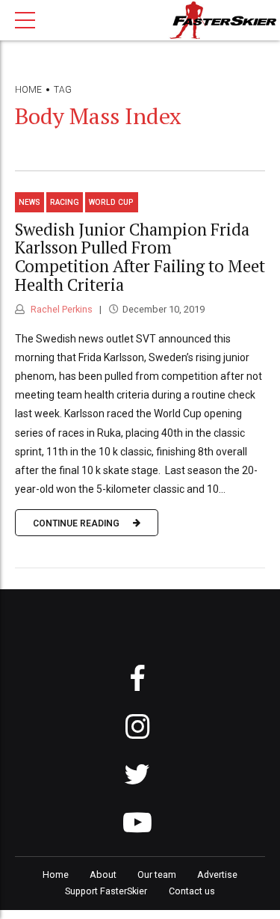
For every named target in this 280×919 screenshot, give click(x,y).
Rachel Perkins (60, 309)
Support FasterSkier (106, 891)
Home (28, 89)
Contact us (192, 891)
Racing (64, 202)
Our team (156, 874)
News (29, 202)
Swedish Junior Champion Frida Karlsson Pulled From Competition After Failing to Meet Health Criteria (140, 256)
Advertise (217, 874)
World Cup (111, 202)
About (103, 874)
